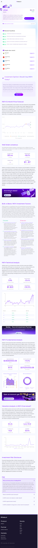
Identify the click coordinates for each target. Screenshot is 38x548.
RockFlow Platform (4, 529)
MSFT (21, 526)
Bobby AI (2, 523)
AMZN (21, 528)
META (21, 531)
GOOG (21, 530)
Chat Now (8, 195)
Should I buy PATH (30, 18)
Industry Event (3, 538)
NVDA (21, 523)
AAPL (21, 525)
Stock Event (3, 535)
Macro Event (3, 537)
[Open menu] (1, 1)
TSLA (21, 533)
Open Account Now (9, 398)
